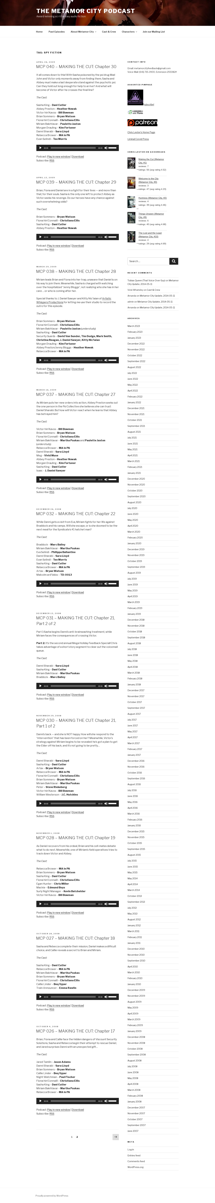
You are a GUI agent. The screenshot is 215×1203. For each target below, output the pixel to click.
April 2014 (132, 884)
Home (39, 31)
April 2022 (132, 390)
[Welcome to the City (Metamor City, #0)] (133, 183)
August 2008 (134, 1060)
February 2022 (134, 396)
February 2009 (135, 1025)
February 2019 (134, 608)
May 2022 (132, 384)
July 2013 (132, 907)
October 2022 (134, 355)
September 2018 (136, 637)
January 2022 (134, 402)
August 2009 (134, 1001)
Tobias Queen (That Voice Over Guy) (146, 280)
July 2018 (132, 649)
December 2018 (135, 619)
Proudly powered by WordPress (51, 1195)
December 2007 (136, 1107)
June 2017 (132, 725)
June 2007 (132, 1131)
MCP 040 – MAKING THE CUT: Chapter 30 (76, 66)
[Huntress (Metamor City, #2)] (133, 202)
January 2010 (134, 984)
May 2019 (132, 590)
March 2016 (133, 813)
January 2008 (134, 1101)
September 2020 (136, 496)
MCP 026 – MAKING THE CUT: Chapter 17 (75, 1031)
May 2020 (132, 520)
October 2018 (134, 631)
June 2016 (132, 796)
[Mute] (106, 147)
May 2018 (132, 661)
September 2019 (136, 567)
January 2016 (134, 825)
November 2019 (135, 555)
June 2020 (132, 514)
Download (78, 156)
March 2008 (133, 1090)
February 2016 (134, 819)
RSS (51, 160)
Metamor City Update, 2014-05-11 (157, 295)
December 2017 (135, 690)
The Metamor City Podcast (85, 11)
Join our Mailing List (154, 31)
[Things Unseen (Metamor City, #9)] (133, 218)
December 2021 (135, 408)
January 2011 (133, 943)
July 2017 (132, 719)
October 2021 (134, 420)
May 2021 (132, 449)
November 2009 (136, 995)
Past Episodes (57, 31)
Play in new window (58, 156)
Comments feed (136, 1161)
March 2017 (133, 743)
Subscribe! (148, 104)
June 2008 (133, 1072)
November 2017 (135, 696)
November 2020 (136, 484)
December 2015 (135, 831)
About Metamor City (82, 31)
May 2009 (132, 1007)
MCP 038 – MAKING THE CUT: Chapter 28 (76, 271)
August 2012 (134, 919)
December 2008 (136, 1037)
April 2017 (132, 737)
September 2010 (136, 960)
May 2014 (132, 878)
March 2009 (133, 1019)
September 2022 (136, 361)
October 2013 (134, 896)
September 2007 (136, 1125)
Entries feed (133, 1155)
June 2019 (132, 584)
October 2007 (134, 1119)
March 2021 (133, 461)
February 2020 (135, 537)
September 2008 (136, 1054)
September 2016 (136, 778)
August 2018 (134, 643)
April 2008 (132, 1084)
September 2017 (136, 708)
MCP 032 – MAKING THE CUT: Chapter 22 (75, 513)
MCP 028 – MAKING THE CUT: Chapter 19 (75, 837)
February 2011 (134, 937)
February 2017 (134, 749)
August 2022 (134, 367)
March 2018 (133, 672)
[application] (77, 148)
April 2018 (132, 667)
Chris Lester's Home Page (141, 132)
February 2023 (134, 331)
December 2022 (136, 343)
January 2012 (134, 925)
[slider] (112, 147)
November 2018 (135, 625)
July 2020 (132, 508)
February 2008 (135, 1095)
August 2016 (134, 784)
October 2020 (134, 490)
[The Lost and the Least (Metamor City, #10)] (133, 237)
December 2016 (135, 761)
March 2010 (133, 972)
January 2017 (134, 755)
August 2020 (134, 502)
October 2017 (134, 702)
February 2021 (134, 467)
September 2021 (136, 426)
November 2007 (136, 1113)
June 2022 (132, 378)
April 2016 (132, 808)
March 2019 (133, 602)
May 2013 (132, 913)
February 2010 (134, 978)
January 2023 (134, 337)
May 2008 (132, 1078)
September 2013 (136, 901)
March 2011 (133, 931)
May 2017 (132, 731)
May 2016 (132, 802)
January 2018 (134, 684)
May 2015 (132, 872)
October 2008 (135, 1048)
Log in (130, 1149)
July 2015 (132, 860)
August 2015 (134, 854)
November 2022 (136, 349)
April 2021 (132, 455)
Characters (128, 31)
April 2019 (132, 596)
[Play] (40, 147)
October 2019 (134, 561)
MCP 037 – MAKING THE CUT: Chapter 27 (75, 394)
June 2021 (132, 443)
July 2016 (132, 790)
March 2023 (133, 326)
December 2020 (136, 478)
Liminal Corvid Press (138, 139)
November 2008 (136, 1043)
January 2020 (134, 543)
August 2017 (134, 714)
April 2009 (132, 1013)
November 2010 (136, 954)
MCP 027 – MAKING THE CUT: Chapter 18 (75, 938)
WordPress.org (135, 1167)
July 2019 (132, 578)
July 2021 (132, 437)
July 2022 (132, 373)
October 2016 (134, 772)
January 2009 (134, 1031)
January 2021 (134, 473)
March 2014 (133, 890)
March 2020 (133, 531)
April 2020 (132, 525)
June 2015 (132, 866)
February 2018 (134, 678)
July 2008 (132, 1066)
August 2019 (134, 572)
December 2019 (135, 549)
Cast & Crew (109, 31)
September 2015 (136, 849)
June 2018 (132, 655)
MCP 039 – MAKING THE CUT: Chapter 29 (76, 182)
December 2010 (136, 948)
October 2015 (134, 843)
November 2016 (135, 766)
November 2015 (135, 837)
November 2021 (135, 414)
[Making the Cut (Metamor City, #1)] (133, 163)
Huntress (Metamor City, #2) (153, 198)
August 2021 (134, 431)
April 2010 (132, 966)
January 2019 (134, 614)
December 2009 (136, 990)
